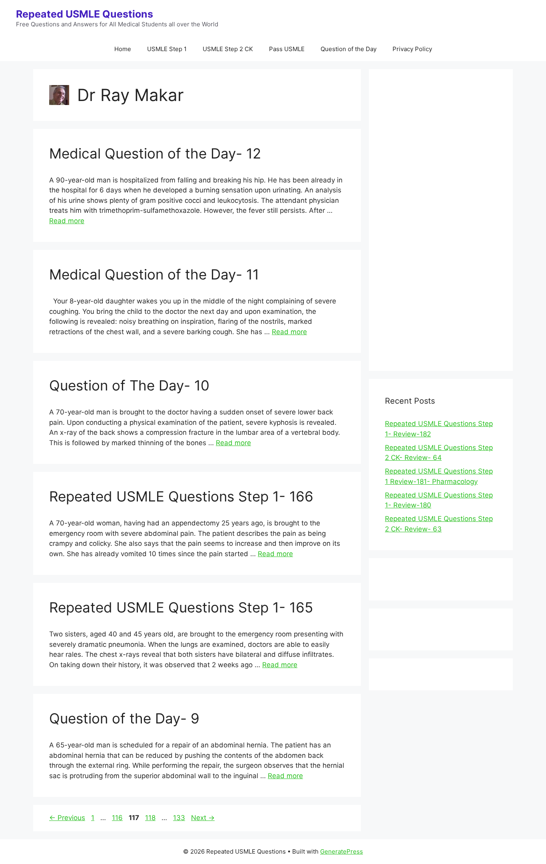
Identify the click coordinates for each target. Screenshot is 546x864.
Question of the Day (349, 49)
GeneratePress (341, 851)
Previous (67, 818)
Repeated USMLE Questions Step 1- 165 (181, 607)
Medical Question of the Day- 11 (154, 274)
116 (118, 818)
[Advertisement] (441, 225)
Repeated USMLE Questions (84, 14)
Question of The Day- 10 (129, 385)
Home (122, 49)
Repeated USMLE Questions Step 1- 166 (181, 496)
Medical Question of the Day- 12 (155, 153)
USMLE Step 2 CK (228, 49)
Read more (66, 221)
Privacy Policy (412, 49)
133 (180, 818)
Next (203, 818)
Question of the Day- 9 (124, 718)
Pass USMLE (287, 49)
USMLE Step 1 (167, 49)
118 (151, 818)
